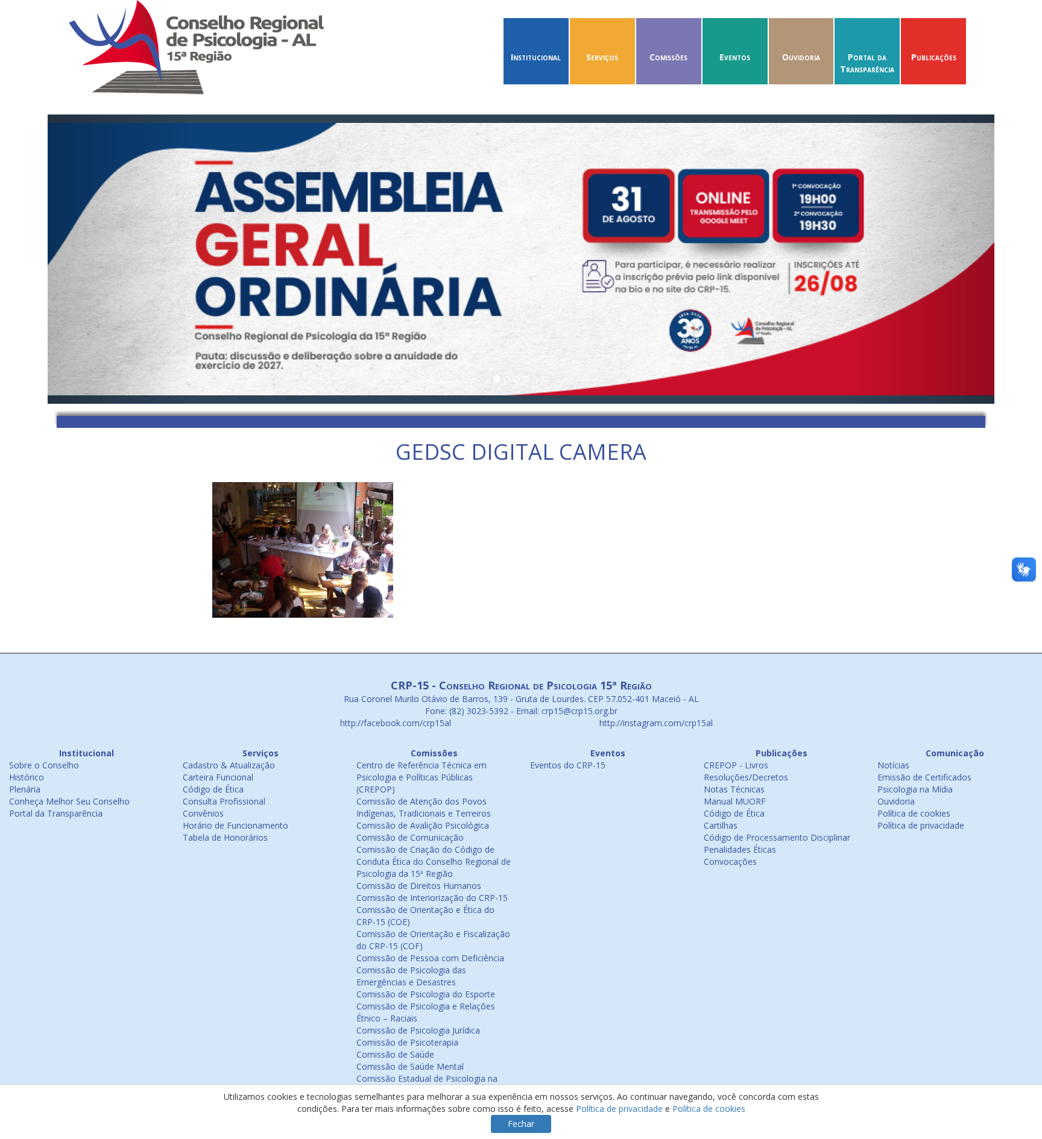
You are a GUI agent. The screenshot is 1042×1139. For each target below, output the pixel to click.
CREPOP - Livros (736, 765)
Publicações (933, 57)
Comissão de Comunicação (410, 837)
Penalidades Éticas (740, 849)
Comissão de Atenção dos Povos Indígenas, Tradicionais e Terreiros (423, 807)
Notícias (893, 765)
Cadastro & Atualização (229, 765)
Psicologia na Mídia (915, 789)
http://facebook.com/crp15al (394, 723)
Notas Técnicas (734, 789)
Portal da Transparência (867, 63)
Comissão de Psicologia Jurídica (418, 1030)
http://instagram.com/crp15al (655, 723)
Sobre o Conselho (44, 765)
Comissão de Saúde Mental (410, 1066)
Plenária (24, 789)
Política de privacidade (920, 825)
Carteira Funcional (218, 777)
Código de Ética (213, 789)
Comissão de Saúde (395, 1054)
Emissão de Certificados (924, 777)
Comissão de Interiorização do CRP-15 (432, 897)
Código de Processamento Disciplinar (777, 837)
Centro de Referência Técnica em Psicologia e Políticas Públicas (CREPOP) (421, 777)
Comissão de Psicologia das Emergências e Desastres (411, 976)
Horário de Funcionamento (235, 825)
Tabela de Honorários (225, 837)
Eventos (734, 57)
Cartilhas (720, 825)
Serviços (602, 57)
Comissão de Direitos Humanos (418, 885)
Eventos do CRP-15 (567, 765)
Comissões (668, 57)
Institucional (536, 57)
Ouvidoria (801, 57)
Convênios (203, 813)
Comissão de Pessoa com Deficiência (430, 958)
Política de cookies (913, 813)
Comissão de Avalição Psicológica (422, 825)
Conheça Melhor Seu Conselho (69, 801)
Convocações (730, 861)
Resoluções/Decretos (746, 777)
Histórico (26, 777)
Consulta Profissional (224, 801)
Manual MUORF (735, 801)
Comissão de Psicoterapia (407, 1042)
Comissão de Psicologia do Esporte (425, 994)
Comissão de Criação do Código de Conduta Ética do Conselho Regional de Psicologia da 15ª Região (433, 861)
